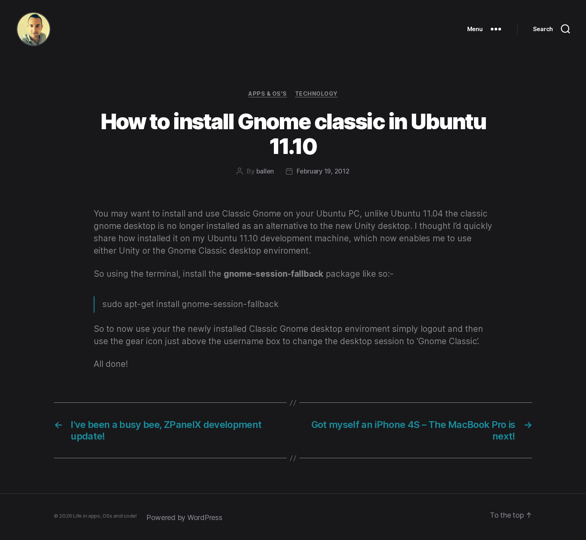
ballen (265, 171)
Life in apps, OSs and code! (105, 515)
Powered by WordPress (184, 517)
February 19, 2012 (323, 171)
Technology (316, 93)
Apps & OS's (267, 93)
